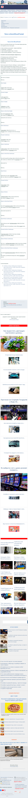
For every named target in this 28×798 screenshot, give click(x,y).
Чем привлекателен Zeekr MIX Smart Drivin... (14, 438)
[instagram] (4, 790)
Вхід (17, 319)
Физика (3, 25)
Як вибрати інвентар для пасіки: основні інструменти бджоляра (17, 650)
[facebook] (1, 790)
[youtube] (3, 790)
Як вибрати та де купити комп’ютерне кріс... (14, 494)
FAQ (16, 787)
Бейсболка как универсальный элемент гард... (14, 384)
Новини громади (4, 11)
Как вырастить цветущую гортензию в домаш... (14, 332)
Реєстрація (12, 319)
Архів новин (3, 10)
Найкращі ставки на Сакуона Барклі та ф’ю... (14, 509)
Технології (11, 13)
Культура (24, 11)
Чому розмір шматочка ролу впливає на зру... (14, 734)
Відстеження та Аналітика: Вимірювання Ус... (14, 523)
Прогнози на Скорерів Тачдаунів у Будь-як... (14, 401)
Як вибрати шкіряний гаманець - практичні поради (15, 641)
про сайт (8, 784)
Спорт (6, 13)
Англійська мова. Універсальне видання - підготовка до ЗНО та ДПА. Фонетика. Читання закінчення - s (14, 280)
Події (10, 11)
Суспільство (14, 11)
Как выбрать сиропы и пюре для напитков (14, 728)
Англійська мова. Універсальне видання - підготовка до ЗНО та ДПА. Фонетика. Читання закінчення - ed (14, 284)
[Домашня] (1, 7)
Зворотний (4, 783)
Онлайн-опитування (19, 784)
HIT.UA (16, 791)
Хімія (2, 22)
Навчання (3, 20)
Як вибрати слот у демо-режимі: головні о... (14, 469)
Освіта (19, 11)
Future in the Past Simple (6, 111)
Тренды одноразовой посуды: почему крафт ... (15, 722)
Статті (10, 17)
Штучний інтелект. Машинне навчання (10, 27)
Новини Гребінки (11, 10)
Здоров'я (2, 13)
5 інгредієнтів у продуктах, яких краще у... (14, 452)
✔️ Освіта (14, 17)
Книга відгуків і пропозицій (21, 785)
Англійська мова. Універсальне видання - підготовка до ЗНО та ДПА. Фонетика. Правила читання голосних (14, 267)
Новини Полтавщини (21, 10)
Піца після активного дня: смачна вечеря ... (14, 731)
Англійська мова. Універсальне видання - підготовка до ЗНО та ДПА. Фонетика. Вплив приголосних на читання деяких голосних (14, 276)
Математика (4, 26)
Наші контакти (4, 777)
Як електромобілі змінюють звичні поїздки (14, 369)
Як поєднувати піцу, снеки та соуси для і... (13, 725)
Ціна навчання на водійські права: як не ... (14, 423)
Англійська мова (5, 23)
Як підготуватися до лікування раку (14, 355)
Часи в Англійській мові (11, 305)
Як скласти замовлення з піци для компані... (14, 719)
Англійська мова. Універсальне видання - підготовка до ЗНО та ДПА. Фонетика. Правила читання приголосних (14, 271)
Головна (6, 17)
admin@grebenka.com (6, 780)
